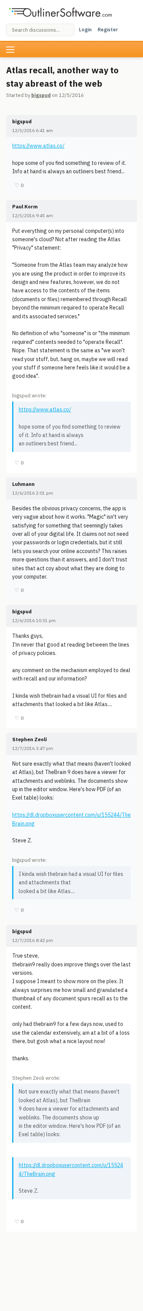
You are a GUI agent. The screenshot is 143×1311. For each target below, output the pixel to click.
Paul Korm (25, 206)
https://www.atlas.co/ (38, 145)
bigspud (41, 95)
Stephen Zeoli (29, 739)
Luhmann (23, 484)
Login (85, 29)
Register (108, 29)
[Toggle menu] (10, 49)
